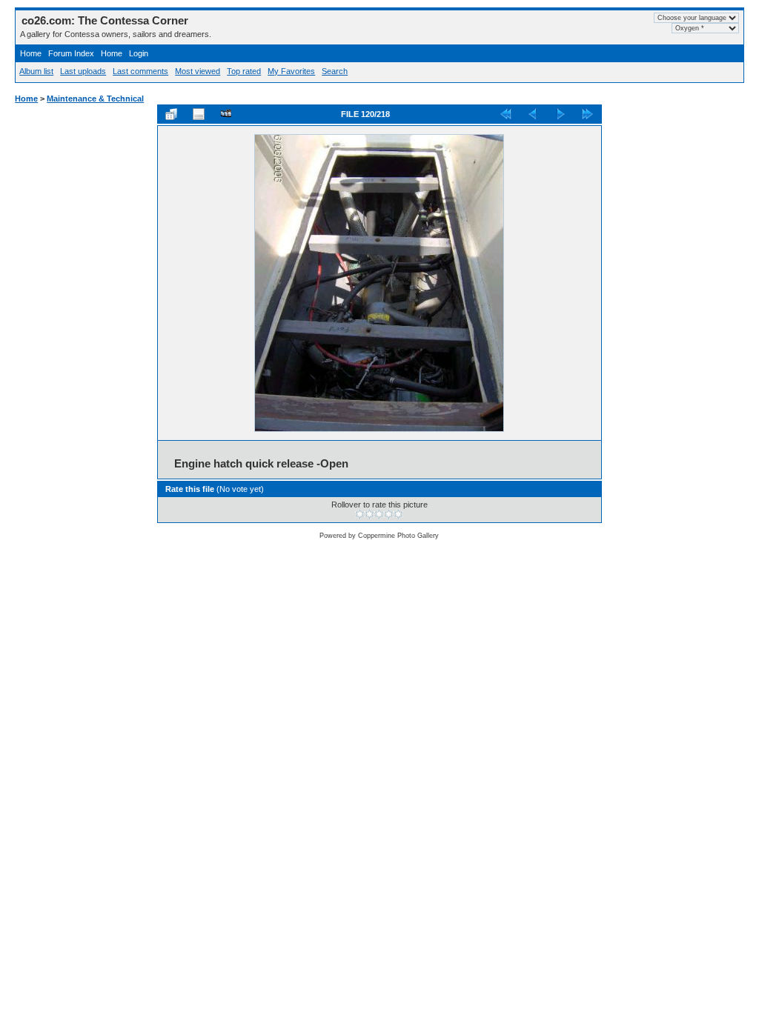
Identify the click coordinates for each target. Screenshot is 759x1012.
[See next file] (560, 114)
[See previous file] (533, 114)
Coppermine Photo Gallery (398, 535)
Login (138, 53)
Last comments (140, 71)
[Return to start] (505, 114)
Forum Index (71, 53)
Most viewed (197, 71)
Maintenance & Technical (95, 98)
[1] (360, 514)
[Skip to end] (587, 114)
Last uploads (83, 71)
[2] (369, 514)
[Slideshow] (226, 114)
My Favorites (291, 71)
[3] (379, 514)
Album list (36, 71)
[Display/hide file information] (198, 114)
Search (335, 71)
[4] (389, 514)
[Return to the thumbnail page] (171, 114)
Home (31, 53)
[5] (398, 514)
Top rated (244, 71)
